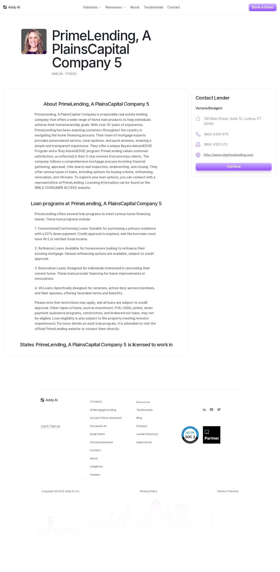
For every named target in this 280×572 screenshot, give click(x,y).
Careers (95, 474)
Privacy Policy (148, 491)
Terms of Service (227, 491)
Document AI (98, 426)
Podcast (142, 426)
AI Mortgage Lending (103, 409)
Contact (95, 450)
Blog (139, 417)
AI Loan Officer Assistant (106, 417)
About (94, 458)
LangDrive (96, 466)
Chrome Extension (101, 442)
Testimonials (145, 409)
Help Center (144, 442)
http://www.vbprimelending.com (228, 155)
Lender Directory (147, 434)
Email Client (97, 434)
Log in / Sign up (50, 426)
